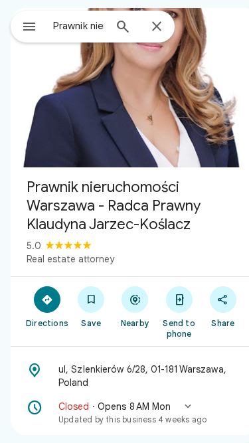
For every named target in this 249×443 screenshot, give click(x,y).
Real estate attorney (70, 259)
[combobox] (78, 26)
